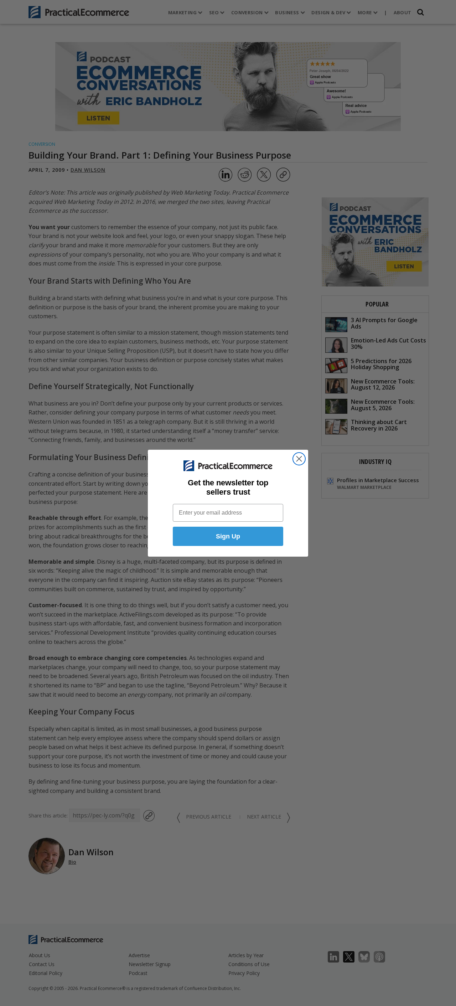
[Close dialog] (299, 459)
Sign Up (228, 536)
